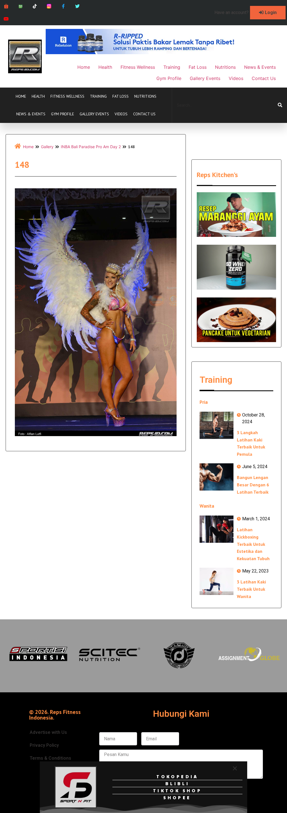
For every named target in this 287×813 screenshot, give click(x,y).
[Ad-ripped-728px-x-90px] (148, 52)
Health (38, 96)
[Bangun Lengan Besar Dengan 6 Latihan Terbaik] (216, 477)
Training (98, 96)
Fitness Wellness (67, 96)
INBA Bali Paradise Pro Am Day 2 (91, 146)
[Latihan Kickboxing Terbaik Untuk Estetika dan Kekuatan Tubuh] (216, 529)
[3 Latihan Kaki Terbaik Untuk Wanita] (216, 581)
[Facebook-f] (63, 6)
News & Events (30, 113)
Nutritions (145, 96)
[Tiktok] (35, 6)
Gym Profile (62, 113)
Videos (121, 113)
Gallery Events (94, 113)
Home (21, 96)
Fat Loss (120, 96)
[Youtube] (6, 19)
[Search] (280, 105)
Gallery (47, 146)
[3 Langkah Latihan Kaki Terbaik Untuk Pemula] (216, 425)
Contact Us (144, 113)
